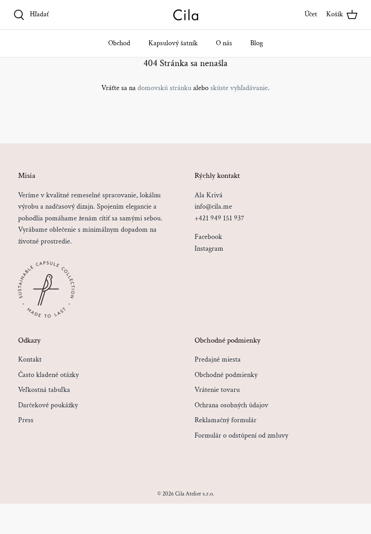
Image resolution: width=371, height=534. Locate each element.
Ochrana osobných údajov (231, 405)
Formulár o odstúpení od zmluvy (241, 435)
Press (25, 420)
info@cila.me (213, 206)
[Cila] (185, 14)
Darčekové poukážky (48, 405)
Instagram (209, 248)
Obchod (119, 43)
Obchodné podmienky (226, 375)
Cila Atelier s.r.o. (194, 494)
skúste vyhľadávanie (239, 88)
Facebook (208, 237)
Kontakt (30, 359)
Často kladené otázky (48, 375)
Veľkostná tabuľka (44, 390)
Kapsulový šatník (173, 43)
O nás (224, 43)
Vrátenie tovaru (217, 390)
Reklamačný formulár (226, 420)
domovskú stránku (164, 88)
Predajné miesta (218, 359)
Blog (256, 43)
